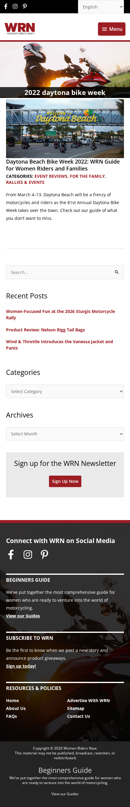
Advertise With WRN (88, 700)
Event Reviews (50, 176)
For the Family (87, 176)
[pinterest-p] (25, 6)
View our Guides (23, 616)
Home (12, 700)
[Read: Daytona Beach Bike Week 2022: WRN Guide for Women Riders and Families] (65, 128)
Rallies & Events (25, 182)
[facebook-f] (7, 6)
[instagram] (16, 6)
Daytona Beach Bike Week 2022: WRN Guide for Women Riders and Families (63, 165)
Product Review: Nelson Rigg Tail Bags (45, 330)
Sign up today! (21, 666)
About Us (16, 708)
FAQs (11, 716)
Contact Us (78, 716)
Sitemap (75, 708)
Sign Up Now (65, 481)
